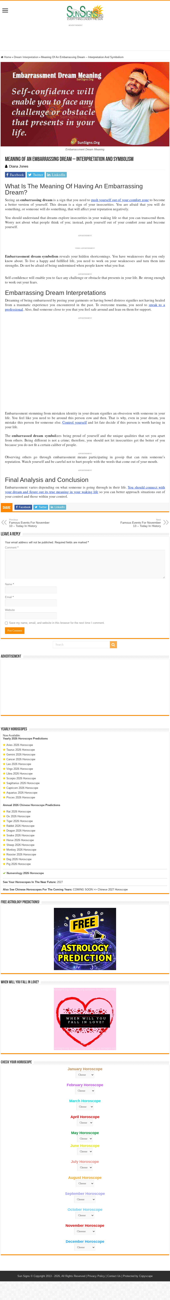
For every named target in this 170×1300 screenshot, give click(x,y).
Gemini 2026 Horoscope (20, 754)
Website (10, 610)
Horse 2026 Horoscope (20, 840)
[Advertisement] (85, 687)
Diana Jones (18, 166)
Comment (11, 547)
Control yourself (74, 422)
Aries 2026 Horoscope (19, 745)
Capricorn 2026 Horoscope (22, 787)
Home (7, 57)
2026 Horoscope (22, 738)
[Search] (113, 644)
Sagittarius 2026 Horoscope (23, 783)
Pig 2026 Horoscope (18, 864)
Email (9, 597)
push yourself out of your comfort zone (120, 199)
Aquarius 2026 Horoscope (21, 792)
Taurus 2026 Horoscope (20, 749)
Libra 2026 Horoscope (19, 773)
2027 (60, 882)
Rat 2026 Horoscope (18, 811)
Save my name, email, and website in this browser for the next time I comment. (57, 622)
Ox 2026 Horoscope (18, 816)
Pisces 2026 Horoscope (20, 797)
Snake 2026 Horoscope (20, 835)
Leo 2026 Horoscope (18, 764)
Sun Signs (23, 1276)
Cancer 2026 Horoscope (20, 759)
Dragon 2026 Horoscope (20, 830)
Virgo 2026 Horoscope (19, 768)
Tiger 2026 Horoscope (19, 821)
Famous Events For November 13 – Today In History (140, 523)
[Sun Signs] (85, 12)
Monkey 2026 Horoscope (21, 849)
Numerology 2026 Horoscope (25, 873)
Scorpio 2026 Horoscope (21, 778)
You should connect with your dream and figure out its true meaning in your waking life (85, 489)
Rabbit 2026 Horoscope (20, 825)
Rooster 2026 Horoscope (21, 854)
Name (9, 584)
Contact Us (114, 1276)
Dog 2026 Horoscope (19, 859)
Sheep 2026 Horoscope (20, 844)
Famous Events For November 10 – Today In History (29, 523)
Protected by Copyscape (138, 1276)
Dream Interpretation (26, 57)
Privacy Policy (96, 1276)
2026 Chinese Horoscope (29, 805)
